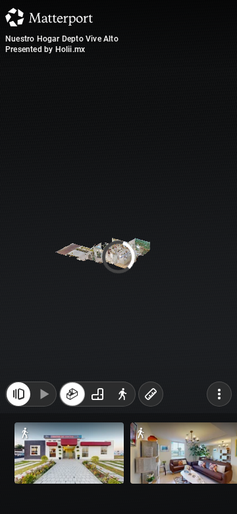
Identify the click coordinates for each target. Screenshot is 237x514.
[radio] (72, 401)
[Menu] (219, 400)
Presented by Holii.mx (45, 49)
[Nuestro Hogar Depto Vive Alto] (118, 257)
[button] (69, 453)
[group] (97, 400)
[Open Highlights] (18, 401)
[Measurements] (150, 400)
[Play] (43, 401)
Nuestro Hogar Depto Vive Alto (61, 38)
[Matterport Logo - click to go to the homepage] (49, 17)
